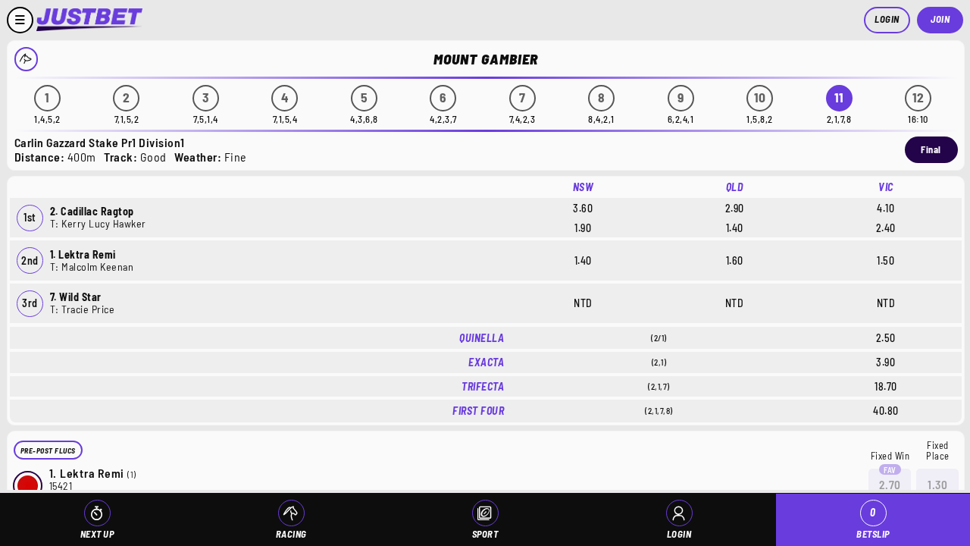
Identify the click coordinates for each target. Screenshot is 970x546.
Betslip (873, 523)
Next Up (97, 534)
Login (887, 19)
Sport (485, 534)
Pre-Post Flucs (48, 450)
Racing (291, 534)
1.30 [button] (937, 484)
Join (940, 19)
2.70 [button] (890, 484)
